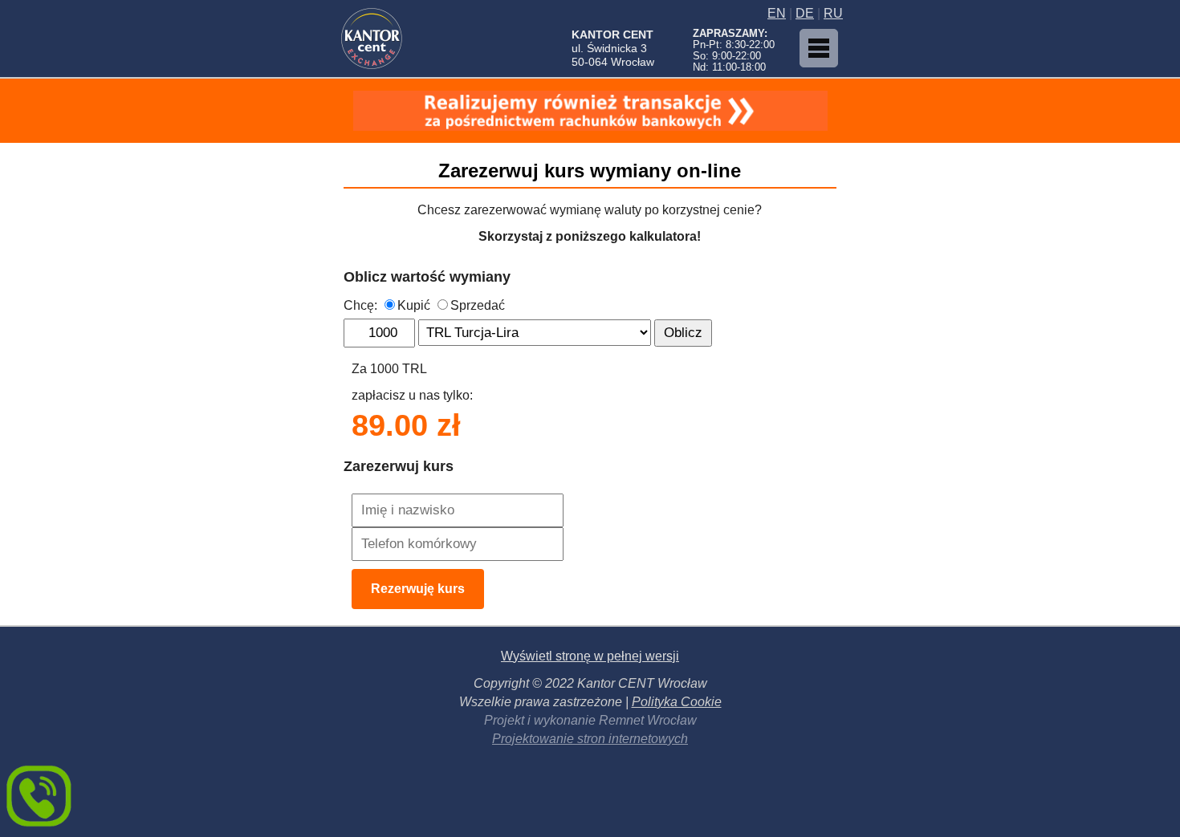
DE (804, 13)
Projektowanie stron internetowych (590, 739)
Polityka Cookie (677, 702)
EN (776, 13)
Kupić (413, 305)
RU (833, 13)
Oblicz (683, 332)
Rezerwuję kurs (418, 588)
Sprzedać (477, 305)
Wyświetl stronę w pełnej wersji (590, 656)
